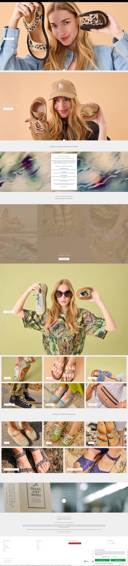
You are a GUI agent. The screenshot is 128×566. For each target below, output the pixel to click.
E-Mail (67, 280)
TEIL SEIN (73, 292)
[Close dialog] (81, 271)
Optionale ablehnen (102, 560)
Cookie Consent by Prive (122, 563)
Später (73, 294)
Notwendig (108, 556)
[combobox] (124, 565)
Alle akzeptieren (118, 560)
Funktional (115, 556)
